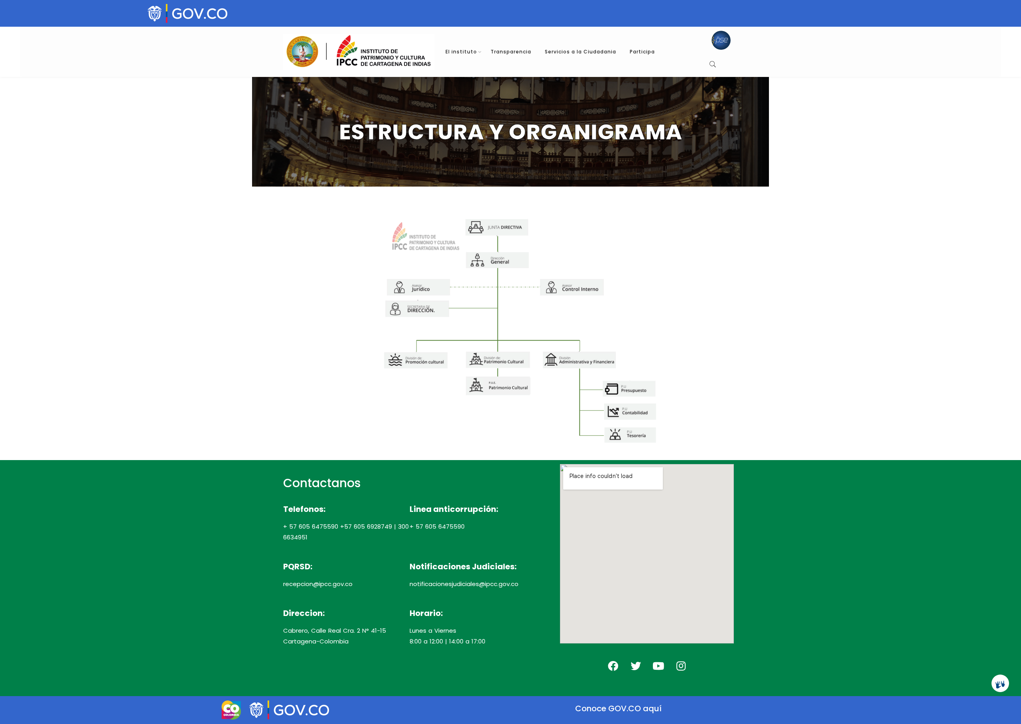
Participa (642, 51)
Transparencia (511, 51)
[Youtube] (658, 665)
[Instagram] (681, 665)
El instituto (461, 51)
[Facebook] (613, 665)
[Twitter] (635, 665)
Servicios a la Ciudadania (580, 51)
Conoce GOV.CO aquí (618, 708)
